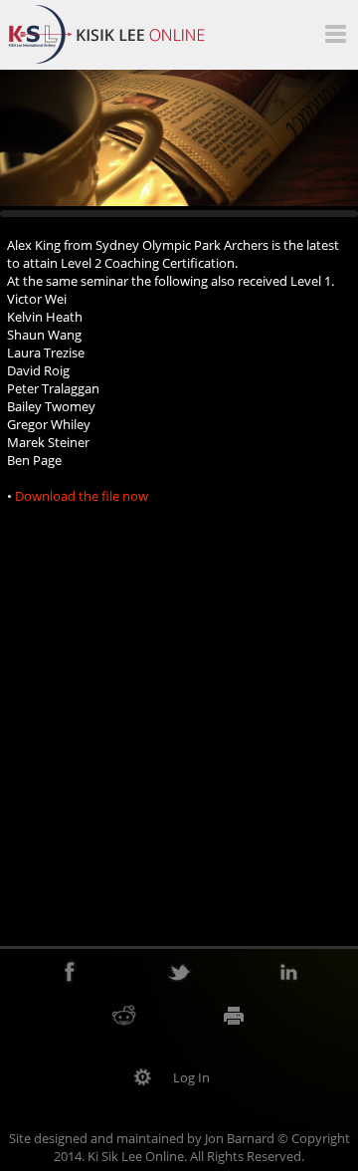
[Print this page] (233, 1015)
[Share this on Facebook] (70, 972)
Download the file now (81, 496)
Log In (191, 1077)
